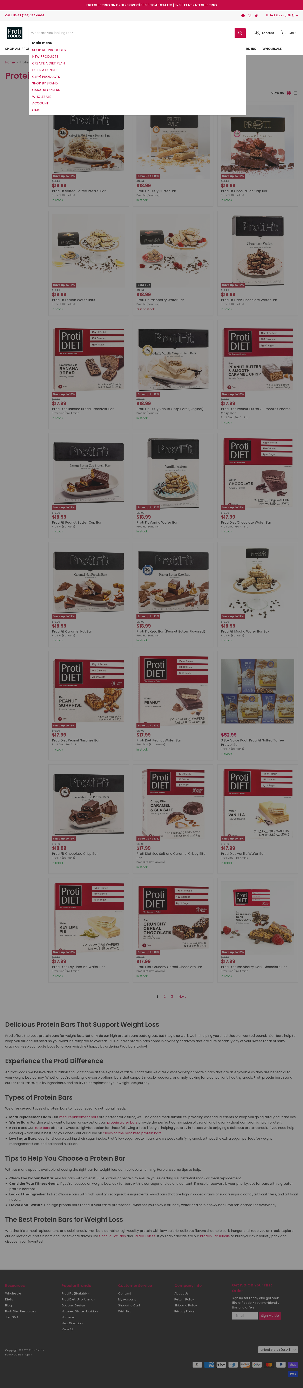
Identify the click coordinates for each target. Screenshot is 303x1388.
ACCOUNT (40, 103)
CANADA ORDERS (46, 90)
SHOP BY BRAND (45, 83)
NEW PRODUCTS (45, 56)
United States (280, 15)
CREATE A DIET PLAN (48, 63)
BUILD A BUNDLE (45, 70)
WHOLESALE (41, 96)
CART (36, 110)
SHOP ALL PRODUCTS (49, 50)
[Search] (240, 33)
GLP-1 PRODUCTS (46, 76)
